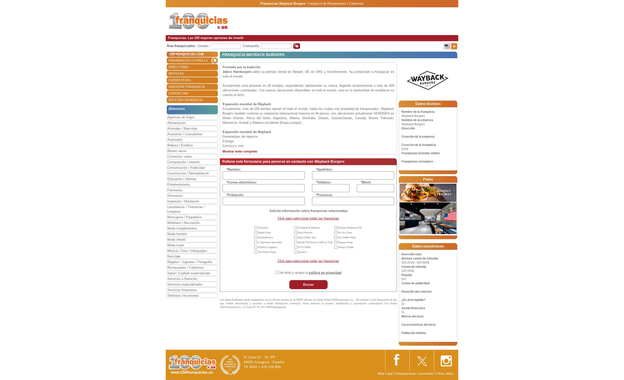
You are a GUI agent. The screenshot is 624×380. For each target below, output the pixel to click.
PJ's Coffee (304, 247)
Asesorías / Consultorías (185, 134)
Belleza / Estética (180, 145)
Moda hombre (177, 234)
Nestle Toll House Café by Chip (315, 242)
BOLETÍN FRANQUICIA (186, 100)
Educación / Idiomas (181, 179)
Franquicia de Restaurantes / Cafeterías (335, 3)
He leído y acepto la (310, 273)
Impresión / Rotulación (183, 201)
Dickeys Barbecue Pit (350, 227)
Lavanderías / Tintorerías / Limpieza (186, 209)
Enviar (308, 284)
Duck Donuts (305, 232)
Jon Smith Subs (347, 237)
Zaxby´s (302, 252)
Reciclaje (173, 256)
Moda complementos (182, 228)
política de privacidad (325, 273)
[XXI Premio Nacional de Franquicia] (230, 365)
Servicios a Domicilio (182, 279)
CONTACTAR (178, 93)
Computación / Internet (183, 162)
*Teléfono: (323, 182)
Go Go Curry (345, 232)
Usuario (203, 46)
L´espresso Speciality (270, 242)
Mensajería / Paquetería (184, 217)
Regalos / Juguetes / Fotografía (189, 262)
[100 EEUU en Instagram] (446, 359)
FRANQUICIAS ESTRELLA (188, 60)
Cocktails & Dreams (309, 227)
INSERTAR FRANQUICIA (187, 87)
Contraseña (251, 46)
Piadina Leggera (267, 247)
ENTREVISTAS (180, 80)
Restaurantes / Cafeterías (185, 267)
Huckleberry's (265, 237)
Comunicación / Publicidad (186, 168)
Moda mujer (175, 245)
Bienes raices (177, 151)
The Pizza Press (267, 252)
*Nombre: (233, 169)
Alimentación (176, 123)
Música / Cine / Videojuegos (187, 251)
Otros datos (445, 373)
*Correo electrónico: (241, 182)
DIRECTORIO (178, 67)
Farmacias (174, 190)
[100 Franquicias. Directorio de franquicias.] (199, 21)
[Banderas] (450, 46)
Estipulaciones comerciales (415, 373)
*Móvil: (366, 182)
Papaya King (345, 242)
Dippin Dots (264, 232)
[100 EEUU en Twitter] (422, 359)
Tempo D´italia (346, 247)
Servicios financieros (182, 290)
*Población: (235, 195)
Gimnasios (175, 196)
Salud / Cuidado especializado (188, 273)
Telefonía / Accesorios (183, 295)
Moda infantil (176, 239)
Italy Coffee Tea (307, 237)
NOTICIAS (176, 74)
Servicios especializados (185, 284)
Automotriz (175, 140)
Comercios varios (179, 156)
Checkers (263, 227)
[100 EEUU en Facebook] (397, 359)
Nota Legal (385, 373)
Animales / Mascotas (182, 128)
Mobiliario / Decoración (183, 223)
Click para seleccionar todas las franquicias (308, 218)
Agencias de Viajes (181, 117)
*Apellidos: (324, 169)
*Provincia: (324, 195)
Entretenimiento (178, 184)
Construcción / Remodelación (188, 173)
